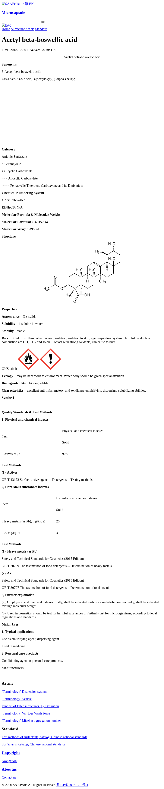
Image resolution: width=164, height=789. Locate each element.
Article (29, 29)
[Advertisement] (82, 114)
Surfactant (18, 29)
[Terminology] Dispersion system (24, 691)
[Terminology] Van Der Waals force (26, 713)
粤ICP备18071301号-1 (72, 785)
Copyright (11, 752)
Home (6, 29)
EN (31, 4)
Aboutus (9, 769)
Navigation (9, 761)
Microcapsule (13, 12)
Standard (41, 29)
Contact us (9, 777)
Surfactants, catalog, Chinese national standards (34, 744)
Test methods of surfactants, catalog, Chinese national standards (44, 737)
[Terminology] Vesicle (17, 699)
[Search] (43, 22)
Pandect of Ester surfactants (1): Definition (30, 706)
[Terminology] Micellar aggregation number (31, 720)
